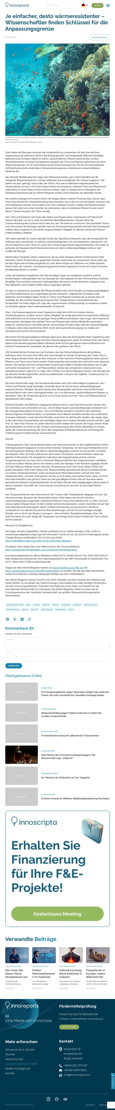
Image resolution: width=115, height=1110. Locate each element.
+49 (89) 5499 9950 (75, 1070)
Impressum (90, 1105)
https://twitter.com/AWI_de (68, 567)
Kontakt (97, 5)
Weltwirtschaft (14, 1059)
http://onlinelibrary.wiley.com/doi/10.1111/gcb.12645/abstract (38, 540)
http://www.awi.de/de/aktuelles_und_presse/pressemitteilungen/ (41, 549)
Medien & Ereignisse (17, 1068)
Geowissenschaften (99, 37)
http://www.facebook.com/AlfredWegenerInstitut (32, 570)
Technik (10, 1054)
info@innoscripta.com (77, 1074)
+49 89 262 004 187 (75, 1065)
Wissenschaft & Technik (20, 1049)
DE (86, 5)
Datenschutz (105, 1105)
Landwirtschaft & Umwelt (21, 1063)
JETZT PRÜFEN (69, 1027)
